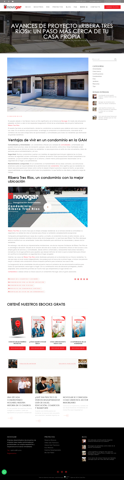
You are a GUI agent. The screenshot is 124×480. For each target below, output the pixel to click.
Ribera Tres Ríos (13, 125)
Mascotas (96, 84)
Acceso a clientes (112, 1)
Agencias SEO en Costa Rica (78, 477)
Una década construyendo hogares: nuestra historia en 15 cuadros (107, 97)
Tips (94, 86)
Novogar (64, 121)
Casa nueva (97, 71)
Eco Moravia (49, 447)
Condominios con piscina (21, 285)
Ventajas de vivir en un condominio (27, 291)
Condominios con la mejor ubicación (27, 282)
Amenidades (97, 69)
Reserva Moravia (50, 440)
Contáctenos (12, 272)
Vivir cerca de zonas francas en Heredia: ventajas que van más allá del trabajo (108, 118)
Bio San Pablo (49, 452)
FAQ (94, 79)
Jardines (95, 81)
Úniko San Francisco (52, 442)
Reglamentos (12, 453)
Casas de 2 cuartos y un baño (24, 279)
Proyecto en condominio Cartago (25, 288)
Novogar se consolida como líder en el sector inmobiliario (75, 400)
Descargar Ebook (17, 348)
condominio (55, 166)
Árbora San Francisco (52, 445)
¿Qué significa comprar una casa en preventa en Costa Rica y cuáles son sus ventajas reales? (102, 453)
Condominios (36, 40)
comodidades (65, 145)
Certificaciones (98, 74)
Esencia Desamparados (53, 450)
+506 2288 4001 (16, 450)
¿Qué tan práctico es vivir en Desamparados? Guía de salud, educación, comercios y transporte (47, 402)
